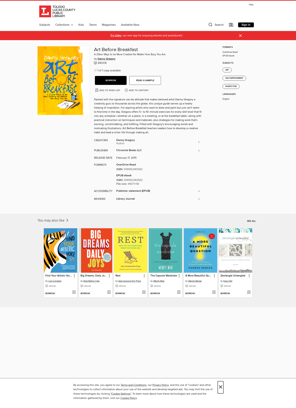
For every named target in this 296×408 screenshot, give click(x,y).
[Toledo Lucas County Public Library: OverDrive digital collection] (57, 12)
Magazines (109, 25)
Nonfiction (231, 86)
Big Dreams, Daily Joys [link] (94, 275)
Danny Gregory (106, 59)
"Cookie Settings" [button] (120, 393)
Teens (93, 25)
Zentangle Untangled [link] (232, 275)
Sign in (246, 25)
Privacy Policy (160, 385)
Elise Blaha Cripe (91, 281)
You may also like (51, 220)
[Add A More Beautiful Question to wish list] (214, 292)
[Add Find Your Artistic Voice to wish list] (74, 292)
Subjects (44, 25)
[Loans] (231, 25)
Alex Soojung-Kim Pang (129, 281)
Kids (81, 25)
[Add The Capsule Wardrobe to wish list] (179, 292)
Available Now (130, 25)
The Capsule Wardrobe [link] (163, 275)
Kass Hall (227, 281)
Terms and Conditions (133, 385)
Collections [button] (63, 25)
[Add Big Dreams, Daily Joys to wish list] (109, 292)
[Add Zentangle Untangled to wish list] (249, 292)
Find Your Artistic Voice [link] (58, 275)
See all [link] (251, 221)
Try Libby (115, 35)
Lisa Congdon (54, 281)
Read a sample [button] (145, 80)
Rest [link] (117, 275)
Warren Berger (195, 281)
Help (251, 4)
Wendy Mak (158, 281)
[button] (215, 25)
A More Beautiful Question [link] (198, 275)
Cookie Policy (128, 398)
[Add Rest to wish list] (144, 292)
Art (227, 70)
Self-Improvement (234, 78)
